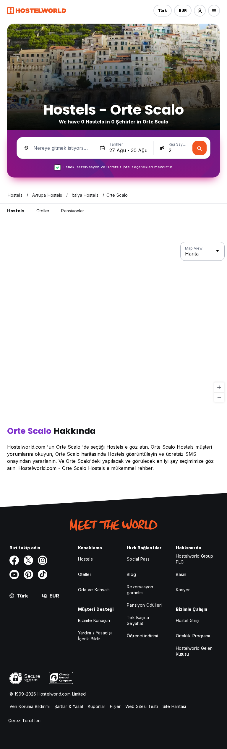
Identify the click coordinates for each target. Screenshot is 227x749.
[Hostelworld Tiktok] (42, 574)
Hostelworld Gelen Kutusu (194, 651)
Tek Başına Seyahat (138, 620)
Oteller (84, 574)
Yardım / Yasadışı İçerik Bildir (95, 635)
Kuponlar (97, 706)
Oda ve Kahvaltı (94, 589)
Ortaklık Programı (193, 635)
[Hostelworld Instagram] (42, 560)
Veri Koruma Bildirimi (29, 706)
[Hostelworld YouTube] (14, 574)
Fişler (115, 706)
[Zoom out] (219, 397)
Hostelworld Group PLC (194, 558)
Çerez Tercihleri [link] (24, 720)
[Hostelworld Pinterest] (28, 574)
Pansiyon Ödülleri (144, 605)
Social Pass (138, 558)
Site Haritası (174, 706)
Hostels (85, 558)
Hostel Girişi (187, 620)
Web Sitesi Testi (141, 706)
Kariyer (183, 589)
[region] (113, 322)
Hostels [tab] (16, 210)
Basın (181, 574)
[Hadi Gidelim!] (199, 148)
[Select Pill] (200, 11)
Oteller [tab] (43, 210)
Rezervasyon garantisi (140, 589)
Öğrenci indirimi (142, 635)
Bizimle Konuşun (94, 620)
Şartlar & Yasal (68, 706)
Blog (131, 574)
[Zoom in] (219, 387)
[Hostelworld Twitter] (28, 560)
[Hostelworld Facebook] (14, 560)
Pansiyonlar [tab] (72, 210)
